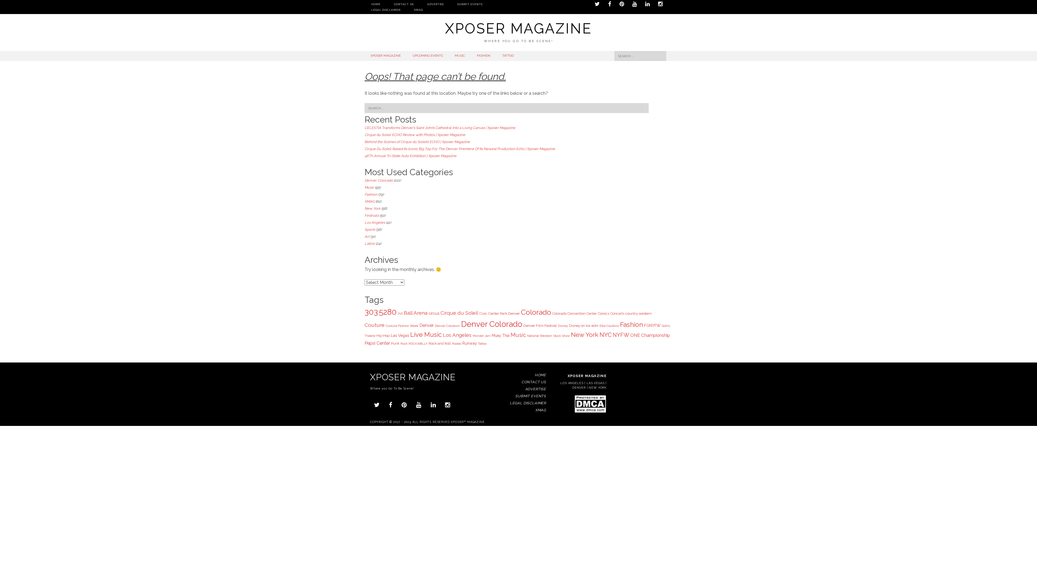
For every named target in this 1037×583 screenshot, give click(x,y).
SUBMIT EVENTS (469, 4)
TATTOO (508, 55)
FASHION (483, 55)
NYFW (621, 335)
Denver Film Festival (540, 325)
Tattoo (482, 343)
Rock (404, 343)
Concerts (617, 313)
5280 (388, 312)
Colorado (536, 312)
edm (594, 326)
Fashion (371, 194)
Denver (426, 325)
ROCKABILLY (418, 343)
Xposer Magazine (518, 28)
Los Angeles (375, 223)
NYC (606, 334)
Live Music (426, 334)
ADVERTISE (435, 4)
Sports (370, 230)
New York (373, 208)
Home (376, 4)
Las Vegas (400, 335)
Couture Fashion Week (402, 326)
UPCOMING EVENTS (428, 55)
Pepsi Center (377, 343)
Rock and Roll (440, 343)
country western (638, 313)
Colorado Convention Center (574, 313)
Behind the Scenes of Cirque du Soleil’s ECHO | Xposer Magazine (417, 142)
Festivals (372, 215)
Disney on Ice (579, 325)
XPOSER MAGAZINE (386, 55)
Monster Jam (482, 335)
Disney (563, 326)
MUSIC (460, 55)
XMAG (418, 9)
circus (434, 313)
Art (367, 237)
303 (371, 312)
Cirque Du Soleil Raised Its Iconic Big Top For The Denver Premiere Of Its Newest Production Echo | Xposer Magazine (460, 149)
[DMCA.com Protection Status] (590, 412)
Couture (375, 325)
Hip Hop (383, 335)
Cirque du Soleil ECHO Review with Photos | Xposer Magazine (415, 135)
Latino (370, 244)
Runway (469, 343)
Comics (603, 313)
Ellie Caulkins (609, 326)
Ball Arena (415, 313)
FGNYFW (652, 325)
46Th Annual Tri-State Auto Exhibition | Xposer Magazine (410, 156)
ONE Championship (650, 335)
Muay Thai (501, 335)
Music (369, 187)
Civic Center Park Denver (499, 313)
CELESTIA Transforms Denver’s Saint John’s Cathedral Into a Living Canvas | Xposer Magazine (440, 128)
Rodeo (456, 343)
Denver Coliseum (447, 326)
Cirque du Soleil (459, 313)
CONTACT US (404, 4)
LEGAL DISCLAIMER (385, 9)
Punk (395, 343)
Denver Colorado (379, 180)
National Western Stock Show (548, 336)
